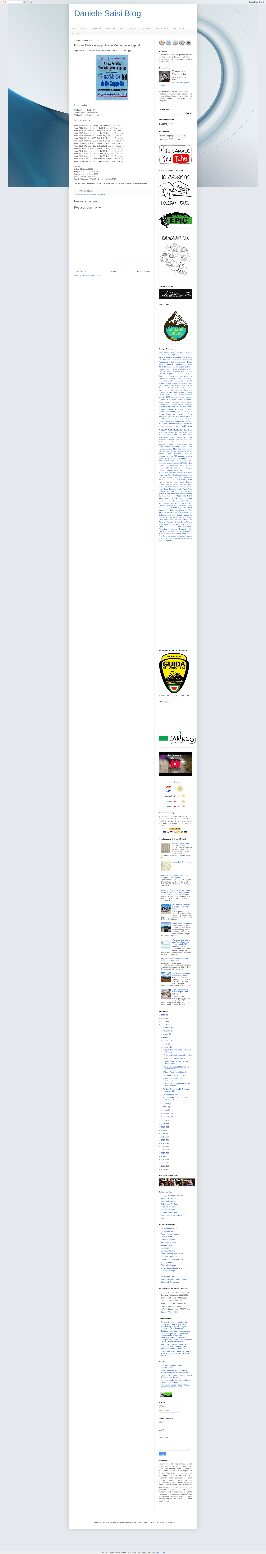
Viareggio (189, 536)
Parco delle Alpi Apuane (170, 1234)
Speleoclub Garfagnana (170, 1282)
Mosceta (178, 463)
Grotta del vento (167, 1237)
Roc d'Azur (182, 503)
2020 (163, 1127)
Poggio (161, 486)
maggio (166, 1104)
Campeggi (175, 371)
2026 (163, 1015)
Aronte (164, 359)
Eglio (186, 404)
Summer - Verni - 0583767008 (172, 1312)
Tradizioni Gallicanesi (183, 527)
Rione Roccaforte (174, 501)
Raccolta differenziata (172, 494)
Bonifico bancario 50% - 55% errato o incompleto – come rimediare (175, 876)
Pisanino (181, 482)
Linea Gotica (187, 444)
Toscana (168, 527)
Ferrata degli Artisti (186, 412)
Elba (190, 404)
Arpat (170, 359)
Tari (174, 524)
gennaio (166, 1117)
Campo (181, 371)
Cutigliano (189, 397)
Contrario (181, 392)
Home (74, 28)
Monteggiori (162, 463)
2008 (163, 1166)
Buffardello (165, 1218)
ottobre (166, 1034)
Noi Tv (163, 1274)
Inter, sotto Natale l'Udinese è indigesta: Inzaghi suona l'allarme (175, 1381)
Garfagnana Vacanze (169, 1228)
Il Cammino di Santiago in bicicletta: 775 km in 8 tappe (181, 907)
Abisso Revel (169, 352)
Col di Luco (178, 390)
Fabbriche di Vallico (185, 409)
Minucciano (188, 453)
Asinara (179, 359)
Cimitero (179, 388)
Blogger (172, 1522)
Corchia (167, 395)
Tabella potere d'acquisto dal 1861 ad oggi (181, 844)
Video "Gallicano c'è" (168, 1201)
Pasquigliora (188, 472)
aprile (165, 1107)
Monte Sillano (175, 460)
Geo (185, 430)
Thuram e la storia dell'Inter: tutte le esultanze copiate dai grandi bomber (174, 1371)
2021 (163, 1124)
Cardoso (162, 374)
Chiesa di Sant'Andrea (172, 383)
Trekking (182, 529)
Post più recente (81, 271)
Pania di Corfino (170, 472)
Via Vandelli (181, 536)
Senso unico (167, 517)
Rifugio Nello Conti (168, 496)
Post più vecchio (143, 271)
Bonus (190, 364)
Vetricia (174, 534)
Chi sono (85, 28)
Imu (190, 437)
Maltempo (177, 449)
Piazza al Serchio (169, 480)
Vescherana (167, 534)
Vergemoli (188, 531)
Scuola (179, 515)
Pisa (175, 482)
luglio (165, 1044)
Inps (185, 439)
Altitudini (189, 355)
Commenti (166, 1411)
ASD (174, 359)
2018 (163, 1134)
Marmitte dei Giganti (184, 451)
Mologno (189, 456)
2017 (163, 1137)
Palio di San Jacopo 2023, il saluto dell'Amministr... (176, 1068)
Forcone (161, 421)
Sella (160, 517)
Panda (175, 470)
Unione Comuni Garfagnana (171, 1268)
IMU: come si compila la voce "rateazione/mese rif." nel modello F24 (181, 942)
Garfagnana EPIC (167, 1231)
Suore (183, 522)
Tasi (182, 524)
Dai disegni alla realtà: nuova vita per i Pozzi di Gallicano (181, 992)
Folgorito (189, 419)
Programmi (188, 491)
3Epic (160, 352)
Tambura (189, 522)
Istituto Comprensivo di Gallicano (173, 1215)
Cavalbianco (172, 378)
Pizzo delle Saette (185, 484)
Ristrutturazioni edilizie (168, 503)
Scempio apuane (167, 1262)
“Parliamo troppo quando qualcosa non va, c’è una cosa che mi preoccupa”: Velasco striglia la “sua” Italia (175, 1333)
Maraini (184, 449)
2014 (163, 1147)
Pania (161, 472)
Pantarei (180, 472)
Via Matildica (172, 536)
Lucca (190, 447)
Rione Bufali (101, 194)
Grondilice (167, 435)
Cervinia (161, 381)
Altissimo (183, 355)
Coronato (181, 395)
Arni (160, 359)
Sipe (179, 519)
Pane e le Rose (185, 470)
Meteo (170, 782)
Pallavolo (189, 468)
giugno (166, 1047)
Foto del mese (187, 421)
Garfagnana (132, 28)
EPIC (168, 407)
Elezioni (162, 407)
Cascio (182, 374)
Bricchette (162, 367)
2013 (163, 1150)
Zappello (168, 541)
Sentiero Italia (177, 517)
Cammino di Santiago (178, 369)
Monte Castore (164, 458)
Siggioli (161, 519)
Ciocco (161, 390)
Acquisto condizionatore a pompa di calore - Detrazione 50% (174, 960)
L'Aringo (75, 33)
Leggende (179, 444)
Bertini (161, 364)
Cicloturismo (163, 388)
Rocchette (182, 505)
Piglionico (169, 482)
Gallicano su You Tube (169, 1204)
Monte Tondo (187, 460)
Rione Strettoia (187, 501)
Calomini (188, 367)
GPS (190, 432)
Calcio (181, 367)
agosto (166, 1041)
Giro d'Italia (163, 432)
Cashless (189, 374)
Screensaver (171, 515)
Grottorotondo (163, 437)
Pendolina (162, 477)
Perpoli (169, 477)
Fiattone (179, 416)
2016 (163, 1140)
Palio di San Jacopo (114, 28)
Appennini (177, 357)
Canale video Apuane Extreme (172, 1254)
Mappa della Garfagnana (181, 862)
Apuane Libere (166, 1245)
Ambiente (168, 357)
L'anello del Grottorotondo (182, 923)
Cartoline (177, 374)
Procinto (179, 491)
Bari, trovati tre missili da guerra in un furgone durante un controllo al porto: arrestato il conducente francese (175, 1347)
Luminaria (162, 449)
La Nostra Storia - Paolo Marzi (172, 1260)
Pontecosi (189, 486)
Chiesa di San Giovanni (172, 381)
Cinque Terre (187, 388)
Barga (189, 362)
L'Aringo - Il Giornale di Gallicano (173, 1196)
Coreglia (174, 395)
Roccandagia (171, 505)
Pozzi (166, 489)
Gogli (185, 432)
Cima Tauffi (172, 388)
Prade (179, 489)
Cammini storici (164, 369)
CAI (177, 367)
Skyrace (184, 520)
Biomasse (169, 364)
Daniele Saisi (180, 71)
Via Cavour (181, 534)
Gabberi (169, 427)
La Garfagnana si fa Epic (172, 1094)
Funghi (189, 423)
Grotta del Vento (179, 435)
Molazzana (181, 456)
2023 (163, 1025)
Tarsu (178, 524)
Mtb (183, 463)
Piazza (161, 480)
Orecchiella (188, 465)
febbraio (166, 1113)
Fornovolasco (170, 421)
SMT (190, 520)
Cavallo (179, 378)
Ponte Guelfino (180, 486)
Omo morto (179, 465)
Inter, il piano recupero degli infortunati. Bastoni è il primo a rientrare (175, 1386)
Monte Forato (186, 458)
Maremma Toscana (169, 451)
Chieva (182, 385)
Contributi (189, 392)
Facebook (162, 412)
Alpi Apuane (147, 28)
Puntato (161, 494)
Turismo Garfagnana (168, 1265)
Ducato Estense (171, 404)
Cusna (182, 397)
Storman (156, 1522)
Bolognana (180, 364)
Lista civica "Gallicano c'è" (172, 446)
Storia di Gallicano (166, 522)
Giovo (190, 430)
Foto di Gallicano (165, 424)
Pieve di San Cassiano (184, 480)
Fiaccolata (171, 416)
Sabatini (174, 508)
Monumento (171, 463)
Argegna (189, 357)
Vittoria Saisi (184, 538)
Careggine (170, 374)
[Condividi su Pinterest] (91, 191)
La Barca (183, 442)
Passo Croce (163, 475)
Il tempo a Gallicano (168, 1207)
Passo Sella (188, 475)
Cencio (189, 378)
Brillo (168, 367)
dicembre (167, 1028)
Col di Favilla (168, 390)
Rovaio (168, 508)
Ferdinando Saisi (172, 412)
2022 (163, 1121)
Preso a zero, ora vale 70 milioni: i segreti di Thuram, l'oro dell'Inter (176, 1376)
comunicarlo (178, 1499)
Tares (170, 524)
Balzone (183, 362)
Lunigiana (169, 449)
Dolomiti (183, 402)
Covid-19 (166, 397)
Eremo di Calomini (178, 407)
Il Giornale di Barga (168, 1271)
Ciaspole (189, 385)
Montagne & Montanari (169, 1257)
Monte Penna (164, 460)
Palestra (161, 468)
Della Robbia (177, 399)
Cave (184, 378)
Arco (183, 357)
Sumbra (177, 522)
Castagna (162, 376)
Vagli (168, 531)
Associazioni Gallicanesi (169, 362)
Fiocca (184, 416)
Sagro (180, 508)
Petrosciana (188, 477)
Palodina (169, 470)
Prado (185, 489)
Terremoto (188, 524)
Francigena (176, 423)
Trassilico (163, 529)
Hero (185, 437)
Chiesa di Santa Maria (171, 385)
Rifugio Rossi (181, 496)
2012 (163, 1153)
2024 (163, 1022)
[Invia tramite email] (81, 191)
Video (161, 538)
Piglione (161, 482)
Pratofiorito (162, 491)
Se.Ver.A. (188, 515)
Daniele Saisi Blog (107, 13)
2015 (163, 1143)
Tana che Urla (163, 524)
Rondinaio (162, 508)
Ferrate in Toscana (168, 1240)
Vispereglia (176, 538)
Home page (112, 271)
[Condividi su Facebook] (88, 191)
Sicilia (190, 517)
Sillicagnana (173, 519)
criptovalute (175, 397)
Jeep (169, 442)
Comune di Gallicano (168, 393)
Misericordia (163, 456)
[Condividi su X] (86, 191)
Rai (160, 496)
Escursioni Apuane (168, 1251)
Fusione (161, 427)
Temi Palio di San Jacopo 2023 (174, 1075)
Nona (172, 465)
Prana (190, 489)
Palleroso (162, 470)
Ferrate (161, 414)
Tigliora (161, 527)
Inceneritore (162, 439)
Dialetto (167, 402)
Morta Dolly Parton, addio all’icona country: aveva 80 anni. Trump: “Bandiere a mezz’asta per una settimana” (176, 1340)
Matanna (161, 453)
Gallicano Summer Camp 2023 (174, 1058)
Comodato (188, 390)
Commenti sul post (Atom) (91, 275)
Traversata (173, 529)
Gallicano (97, 28)
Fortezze (178, 421)
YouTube (162, 541)
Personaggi (178, 477)
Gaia (176, 427)
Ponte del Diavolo (169, 486)
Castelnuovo (173, 376)
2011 (163, 1156)
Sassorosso (175, 512)
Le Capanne (171, 444)
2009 (163, 1163)
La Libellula (165, 1248)
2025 (163, 1018)
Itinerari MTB (162, 28)
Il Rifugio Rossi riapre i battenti (174, 1072)
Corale (161, 395)
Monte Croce (175, 458)
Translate (177, 139)
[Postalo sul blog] (83, 191)
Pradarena (172, 489)
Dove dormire (178, 28)
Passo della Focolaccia (176, 475)
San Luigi (170, 510)
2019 (163, 1130)
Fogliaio (182, 419)
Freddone (184, 423)
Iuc (165, 442)
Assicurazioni (187, 359)
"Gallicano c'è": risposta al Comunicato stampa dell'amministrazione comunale (175, 891)
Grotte (190, 435)
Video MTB (168, 538)
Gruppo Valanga (176, 437)
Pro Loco (171, 491)
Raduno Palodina (186, 494)
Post (164, 1406)
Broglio (172, 367)
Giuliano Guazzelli (175, 432)
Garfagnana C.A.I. (167, 1276)
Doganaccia (175, 402)
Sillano (166, 519)
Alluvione (180, 352)
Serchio (185, 517)
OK (164, 1552)
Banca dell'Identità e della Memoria (174, 1279)
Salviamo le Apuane (168, 1242)
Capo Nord (188, 371)
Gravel (161, 435)
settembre (167, 1037)
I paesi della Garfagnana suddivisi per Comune (181, 974)
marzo (165, 1110)
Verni (161, 534)
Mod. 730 (173, 456)
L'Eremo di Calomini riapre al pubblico (177, 1055)
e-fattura (180, 404)
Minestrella (177, 453)
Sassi (169, 512)
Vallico (173, 531)
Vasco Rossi (180, 531)
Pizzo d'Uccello (172, 484)
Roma (190, 505)
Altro (161, 357)
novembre (167, 1031)
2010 (163, 1159)
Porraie (161, 489)
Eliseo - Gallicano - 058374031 (172, 1301)
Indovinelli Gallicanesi (175, 439)
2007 (163, 1169)
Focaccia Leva (173, 419)
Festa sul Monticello (175, 414)
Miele (169, 453)
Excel (176, 409)
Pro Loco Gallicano (168, 1210)
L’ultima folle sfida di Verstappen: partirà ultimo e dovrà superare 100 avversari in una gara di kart (176, 1353)
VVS (190, 538)
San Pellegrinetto (181, 510)
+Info (158, 1552)
